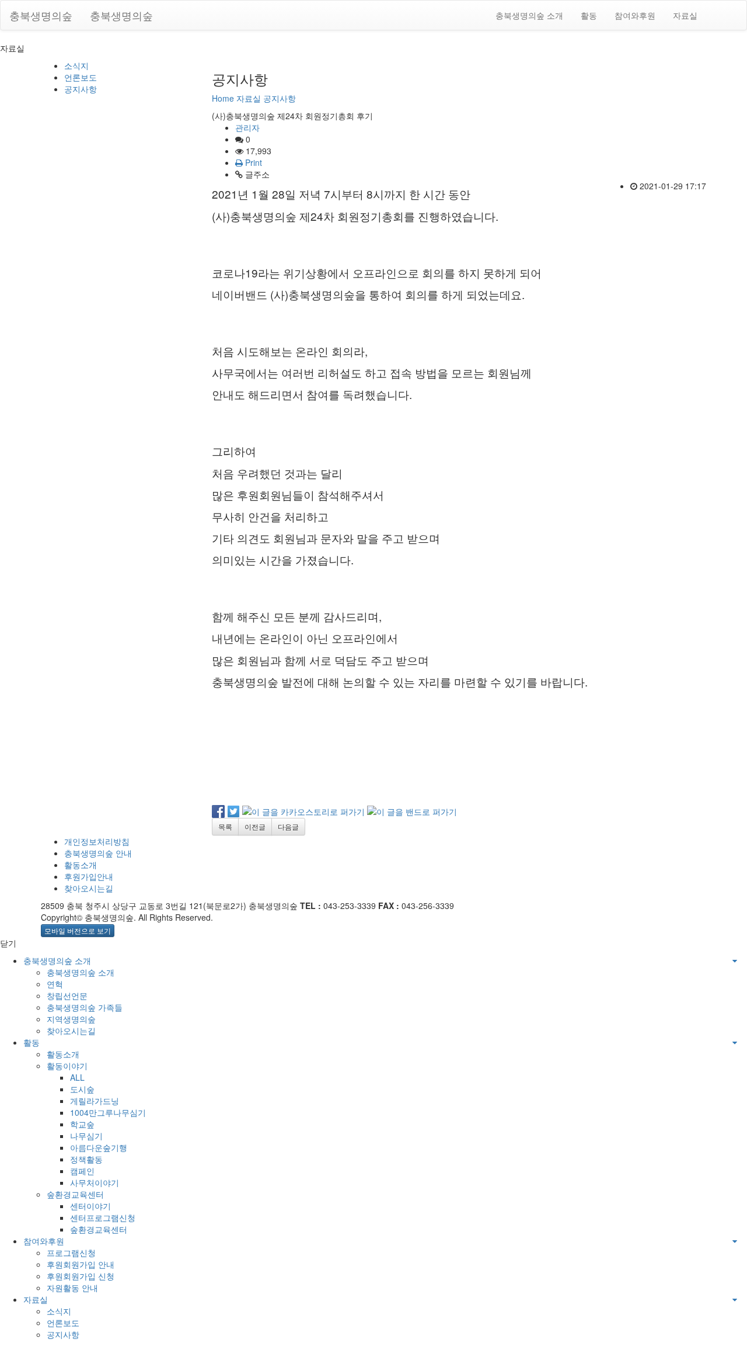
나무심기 (86, 1136)
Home (223, 98)
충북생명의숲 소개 (529, 15)
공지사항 (80, 89)
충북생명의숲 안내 (98, 853)
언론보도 (80, 77)
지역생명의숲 (71, 1019)
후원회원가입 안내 (80, 1264)
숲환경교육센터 (75, 1194)
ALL (77, 1077)
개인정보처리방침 (97, 841)
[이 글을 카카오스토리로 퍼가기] (303, 810)
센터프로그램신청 (102, 1217)
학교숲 (82, 1124)
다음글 (288, 826)
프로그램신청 (71, 1252)
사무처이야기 (94, 1182)
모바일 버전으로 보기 (77, 930)
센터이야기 (90, 1206)
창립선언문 (67, 995)
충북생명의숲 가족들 (85, 1007)
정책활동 (86, 1159)
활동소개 (80, 864)
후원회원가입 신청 (80, 1276)
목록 (225, 826)
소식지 (76, 65)
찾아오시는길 (88, 888)
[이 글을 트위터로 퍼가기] (233, 810)
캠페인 (82, 1171)
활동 (589, 15)
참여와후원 (635, 15)
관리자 (247, 127)
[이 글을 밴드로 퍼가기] (412, 810)
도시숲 (82, 1089)
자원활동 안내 (72, 1287)
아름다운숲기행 (98, 1147)
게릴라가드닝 (94, 1100)
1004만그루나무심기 (108, 1112)
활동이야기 (67, 1065)
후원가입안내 (88, 876)
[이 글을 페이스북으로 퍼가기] (218, 810)
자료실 (685, 15)
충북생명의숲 (40, 15)
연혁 (55, 984)
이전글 (255, 826)
